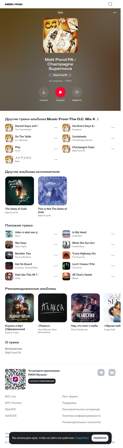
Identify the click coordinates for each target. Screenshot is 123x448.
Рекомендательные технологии (81, 422)
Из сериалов (56, 81)
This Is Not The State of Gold (52, 210)
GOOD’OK (11, 416)
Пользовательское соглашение (81, 409)
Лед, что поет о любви (85, 326)
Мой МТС (10, 409)
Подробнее (82, 438)
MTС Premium (13, 403)
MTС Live (10, 397)
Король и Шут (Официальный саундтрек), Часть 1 (17, 327)
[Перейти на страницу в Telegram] (101, 372)
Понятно (100, 438)
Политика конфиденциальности (81, 416)
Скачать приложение (41, 381)
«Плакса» (44, 326)
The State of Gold (16, 209)
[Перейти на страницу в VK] (111, 372)
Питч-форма (70, 397)
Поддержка (69, 403)
